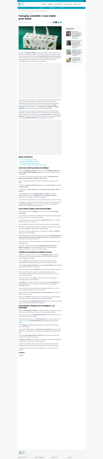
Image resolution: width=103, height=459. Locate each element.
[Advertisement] (40, 371)
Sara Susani (21, 22)
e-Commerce (54, 457)
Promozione (42, 7)
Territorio (62, 7)
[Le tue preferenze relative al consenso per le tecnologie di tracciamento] (101, 457)
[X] (19, 1)
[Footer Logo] (51, 453)
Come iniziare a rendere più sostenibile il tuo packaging (33, 165)
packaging (21, 105)
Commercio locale (23, 457)
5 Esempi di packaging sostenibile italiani (29, 163)
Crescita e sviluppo (39, 457)
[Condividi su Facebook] (54, 22)
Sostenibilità (52, 7)
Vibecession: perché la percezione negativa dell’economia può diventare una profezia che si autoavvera (76, 43)
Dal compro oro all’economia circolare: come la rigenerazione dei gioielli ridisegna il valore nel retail (76, 34)
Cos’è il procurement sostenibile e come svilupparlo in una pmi (76, 59)
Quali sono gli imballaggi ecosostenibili (29, 161)
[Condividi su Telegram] (61, 22)
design (46, 319)
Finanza (70, 457)
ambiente (21, 355)
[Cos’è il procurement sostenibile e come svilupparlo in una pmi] (68, 60)
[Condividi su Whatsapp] (58, 22)
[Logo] (20, 4)
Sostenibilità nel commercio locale (26, 13)
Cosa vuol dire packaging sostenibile (28, 159)
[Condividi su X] (56, 22)
